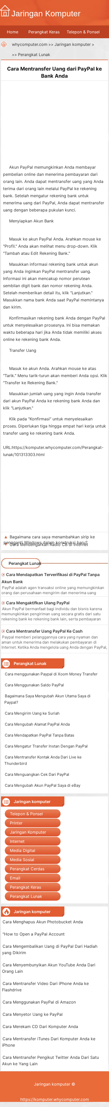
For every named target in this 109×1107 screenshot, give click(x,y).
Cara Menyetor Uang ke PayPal (33, 1014)
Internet (17, 841)
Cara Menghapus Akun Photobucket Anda (43, 921)
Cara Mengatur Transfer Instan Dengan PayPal (46, 746)
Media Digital (22, 850)
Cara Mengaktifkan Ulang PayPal (37, 602)
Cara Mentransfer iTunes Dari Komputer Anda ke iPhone (48, 1042)
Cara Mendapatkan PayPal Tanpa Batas (39, 735)
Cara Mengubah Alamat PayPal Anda (37, 724)
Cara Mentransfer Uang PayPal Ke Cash (44, 631)
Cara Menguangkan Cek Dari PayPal (37, 774)
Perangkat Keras (44, 31)
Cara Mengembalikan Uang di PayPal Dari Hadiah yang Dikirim (49, 949)
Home (12, 31)
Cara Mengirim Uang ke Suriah (32, 713)
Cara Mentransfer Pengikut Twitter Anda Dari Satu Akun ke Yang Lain (50, 1060)
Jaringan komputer (73, 44)
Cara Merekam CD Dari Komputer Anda (40, 1026)
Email (15, 878)
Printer (16, 822)
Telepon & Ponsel (83, 31)
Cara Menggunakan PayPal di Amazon (39, 1002)
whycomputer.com (29, 44)
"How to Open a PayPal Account (34, 934)
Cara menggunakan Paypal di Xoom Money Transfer (51, 674)
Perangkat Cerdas (27, 868)
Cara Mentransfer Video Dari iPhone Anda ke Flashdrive (45, 986)
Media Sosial (22, 859)
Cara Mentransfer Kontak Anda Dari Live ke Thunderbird (43, 760)
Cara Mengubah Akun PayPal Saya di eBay (42, 785)
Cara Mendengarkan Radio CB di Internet (49, 544)
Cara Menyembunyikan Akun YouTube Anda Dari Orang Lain (48, 968)
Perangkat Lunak (34, 54)
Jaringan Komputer (28, 832)
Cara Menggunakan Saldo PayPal (34, 685)
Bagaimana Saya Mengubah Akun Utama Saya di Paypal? (47, 699)
